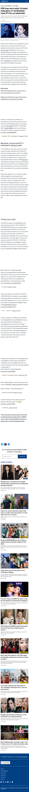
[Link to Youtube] (7, 782)
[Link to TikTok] (10, 782)
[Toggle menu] (27, 1)
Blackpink (7, 61)
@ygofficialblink (8, 128)
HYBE (13, 84)
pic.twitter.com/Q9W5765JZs (13, 283)
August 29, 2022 (23, 136)
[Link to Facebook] (1, 782)
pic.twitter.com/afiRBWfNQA (8, 132)
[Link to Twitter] (5, 782)
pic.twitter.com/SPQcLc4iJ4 (8, 307)
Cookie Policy (3, 775)
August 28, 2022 (13, 407)
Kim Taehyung (4, 50)
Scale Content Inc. (24, 756)
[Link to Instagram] (3, 782)
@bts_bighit (10, 126)
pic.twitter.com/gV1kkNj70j (8, 371)
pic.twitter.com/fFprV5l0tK (8, 404)
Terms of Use (3, 777)
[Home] (4, 1)
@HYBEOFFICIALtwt (11, 304)
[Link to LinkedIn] (12, 782)
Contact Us (3, 779)
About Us (2, 768)
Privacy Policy (3, 773)
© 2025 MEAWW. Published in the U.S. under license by (11, 756)
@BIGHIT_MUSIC (11, 384)
